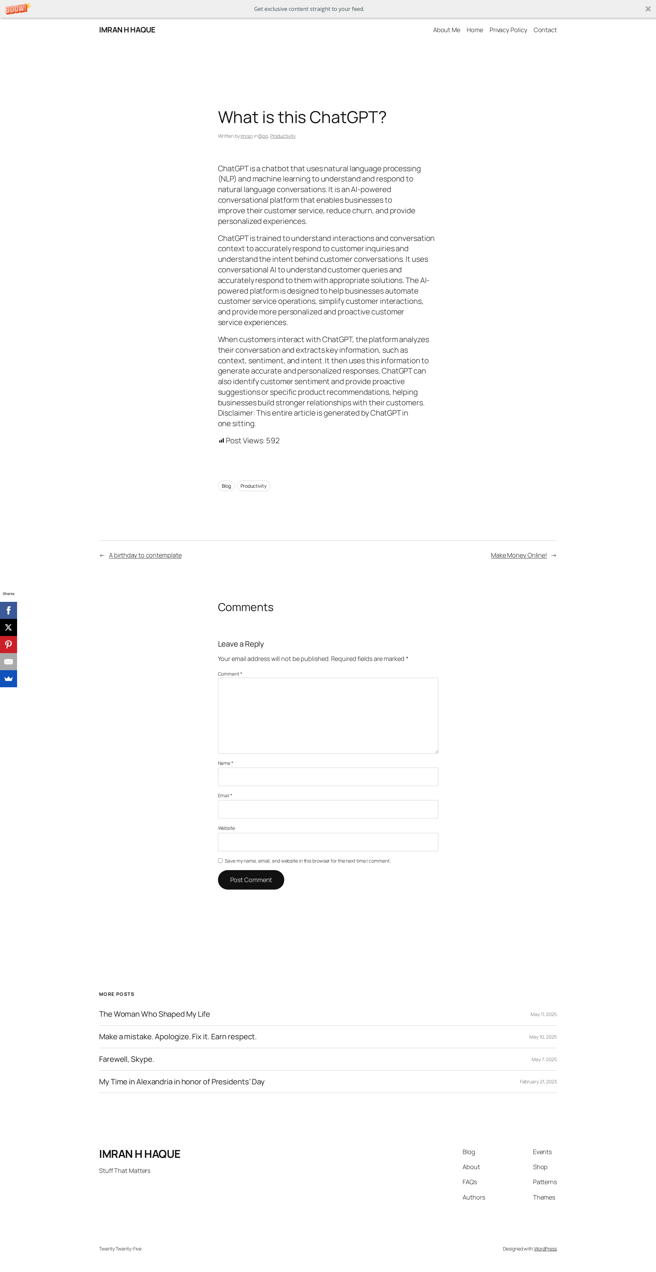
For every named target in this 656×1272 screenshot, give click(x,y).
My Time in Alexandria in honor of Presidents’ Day (182, 1082)
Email (225, 795)
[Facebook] (8, 610)
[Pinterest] (8, 644)
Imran (247, 136)
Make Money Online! (519, 555)
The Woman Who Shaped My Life (154, 1014)
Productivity (283, 136)
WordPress (545, 1248)
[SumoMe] (8, 678)
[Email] (8, 661)
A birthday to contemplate (145, 555)
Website (226, 828)
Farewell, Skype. (126, 1059)
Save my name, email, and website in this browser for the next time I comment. (307, 860)
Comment (230, 674)
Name (225, 763)
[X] (8, 627)
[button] (328, 9)
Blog (263, 136)
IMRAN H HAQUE (127, 30)
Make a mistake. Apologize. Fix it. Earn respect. (178, 1036)
